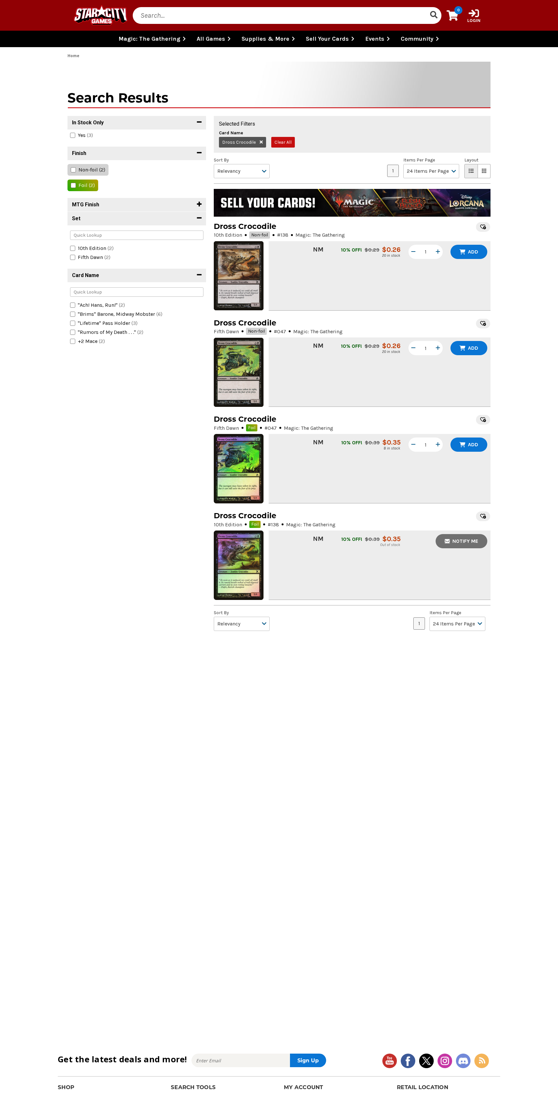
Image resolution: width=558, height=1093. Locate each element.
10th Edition (228, 235)
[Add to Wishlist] (483, 227)
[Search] (433, 15)
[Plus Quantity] (438, 252)
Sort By (221, 160)
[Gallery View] (484, 171)
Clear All (283, 142)
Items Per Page (419, 160)
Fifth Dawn (226, 331)
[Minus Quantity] (413, 252)
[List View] (471, 171)
